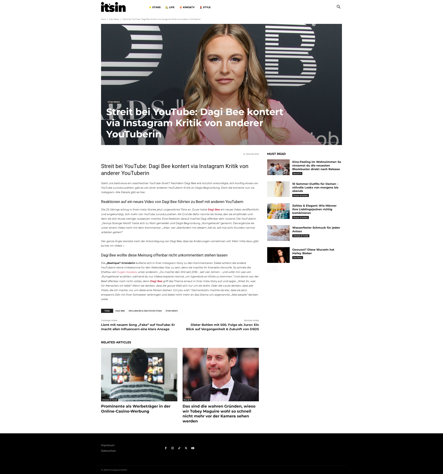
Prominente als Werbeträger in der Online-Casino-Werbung (135, 409)
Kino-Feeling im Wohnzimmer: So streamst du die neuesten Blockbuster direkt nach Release (316, 165)
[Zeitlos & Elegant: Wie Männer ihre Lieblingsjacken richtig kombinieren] (278, 211)
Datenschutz (108, 450)
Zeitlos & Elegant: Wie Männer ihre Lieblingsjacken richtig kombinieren (314, 209)
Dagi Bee (120, 311)
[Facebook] (165, 448)
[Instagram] (172, 448)
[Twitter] (185, 448)
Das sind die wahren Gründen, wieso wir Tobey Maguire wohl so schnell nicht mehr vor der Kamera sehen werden (219, 413)
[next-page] (275, 268)
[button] (338, 7)
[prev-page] (269, 268)
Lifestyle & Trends (109, 400)
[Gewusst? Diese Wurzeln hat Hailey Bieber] (278, 255)
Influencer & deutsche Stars (145, 311)
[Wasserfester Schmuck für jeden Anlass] (278, 233)
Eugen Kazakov (127, 272)
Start (103, 19)
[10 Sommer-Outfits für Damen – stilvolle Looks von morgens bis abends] (278, 189)
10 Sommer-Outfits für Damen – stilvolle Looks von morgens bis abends (315, 187)
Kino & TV (188, 400)
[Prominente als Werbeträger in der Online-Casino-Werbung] (139, 374)
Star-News (114, 19)
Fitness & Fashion (300, 195)
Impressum (108, 445)
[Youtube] (192, 448)
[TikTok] (179, 448)
